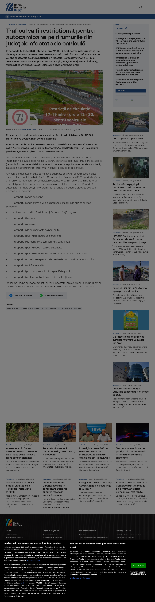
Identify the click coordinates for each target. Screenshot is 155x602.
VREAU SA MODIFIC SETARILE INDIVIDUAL (138, 573)
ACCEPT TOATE (138, 566)
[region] (77, 571)
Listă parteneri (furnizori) (80, 578)
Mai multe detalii (33, 560)
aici (22, 583)
